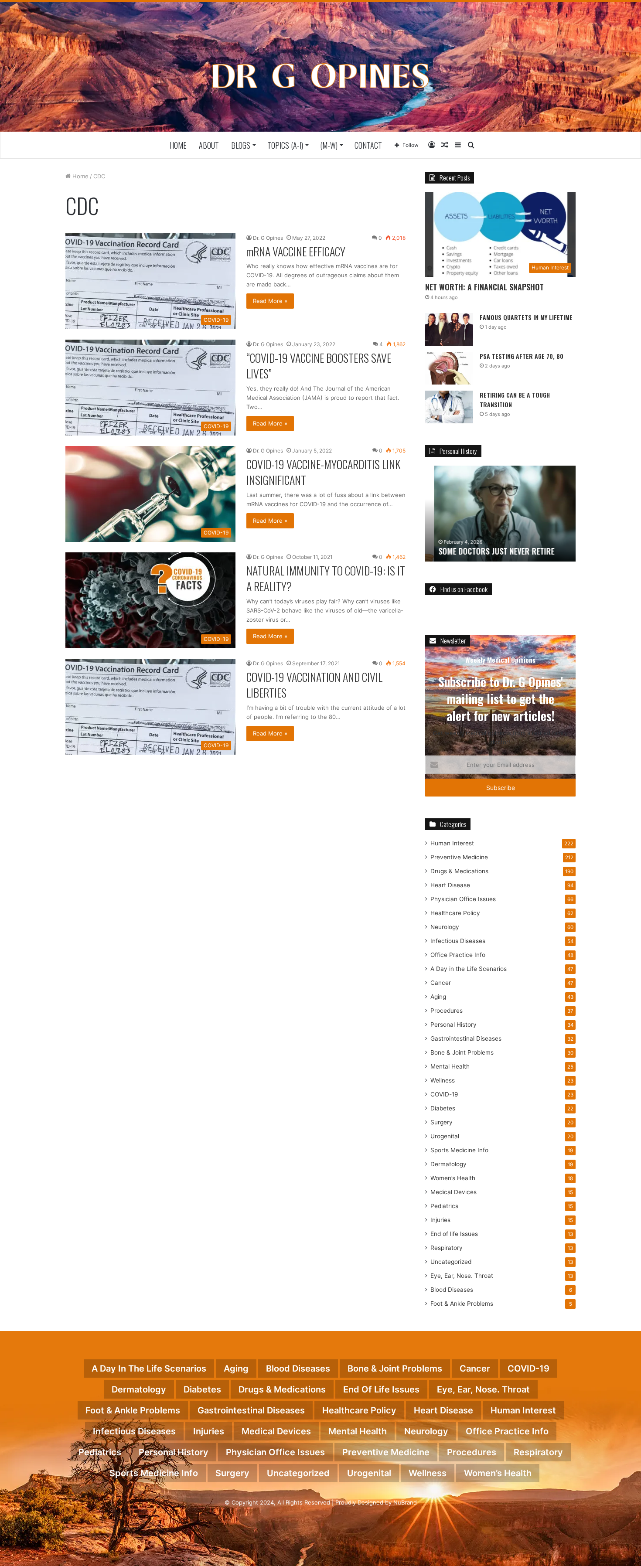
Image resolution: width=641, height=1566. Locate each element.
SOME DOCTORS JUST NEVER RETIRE (488, 551)
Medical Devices (453, 1191)
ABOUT (209, 145)
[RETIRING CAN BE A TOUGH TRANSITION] (449, 407)
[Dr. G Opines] (320, 75)
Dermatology (448, 1164)
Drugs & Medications (459, 871)
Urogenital (444, 1136)
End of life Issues (454, 1233)
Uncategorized (450, 1261)
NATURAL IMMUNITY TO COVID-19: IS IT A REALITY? (325, 578)
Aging (438, 996)
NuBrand (405, 1502)
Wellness (442, 1080)
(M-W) (329, 145)
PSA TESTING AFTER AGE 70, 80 (521, 356)
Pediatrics (444, 1205)
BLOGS (240, 145)
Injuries (440, 1219)
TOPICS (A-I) (285, 145)
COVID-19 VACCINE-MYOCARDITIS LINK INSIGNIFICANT (323, 472)
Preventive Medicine (459, 857)
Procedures (446, 1010)
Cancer (440, 982)
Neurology (444, 926)
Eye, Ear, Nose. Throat (461, 1275)
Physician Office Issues (463, 898)
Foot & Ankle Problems (461, 1303)
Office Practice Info (457, 954)
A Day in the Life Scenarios (468, 968)
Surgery (441, 1122)
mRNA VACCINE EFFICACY (295, 251)
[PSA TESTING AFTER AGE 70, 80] (449, 368)
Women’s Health (452, 1177)
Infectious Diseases (457, 940)
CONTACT (368, 145)
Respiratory (446, 1247)
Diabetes (442, 1108)
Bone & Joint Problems (462, 1052)
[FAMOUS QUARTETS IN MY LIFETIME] (449, 329)
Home (178, 145)
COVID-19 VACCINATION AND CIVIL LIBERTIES (314, 684)
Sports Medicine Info (459, 1150)
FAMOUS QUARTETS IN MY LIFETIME (526, 317)
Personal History (453, 1024)
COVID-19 (444, 1094)
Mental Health (450, 1066)
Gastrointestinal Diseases (465, 1038)
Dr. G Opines (268, 238)
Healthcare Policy (455, 912)
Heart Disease (450, 885)
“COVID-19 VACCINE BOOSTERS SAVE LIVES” (318, 365)
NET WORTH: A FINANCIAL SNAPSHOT (484, 287)
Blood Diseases (451, 1289)
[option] (500, 514)
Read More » (270, 300)
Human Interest (452, 843)
